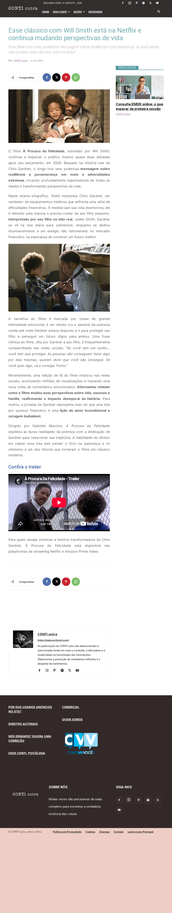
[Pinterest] (136, 3)
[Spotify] (143, 3)
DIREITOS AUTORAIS (23, 724)
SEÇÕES (77, 11)
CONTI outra (20, 60)
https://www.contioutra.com (53, 640)
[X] (150, 3)
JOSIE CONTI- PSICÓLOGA (26, 753)
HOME (45, 11)
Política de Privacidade (67, 831)
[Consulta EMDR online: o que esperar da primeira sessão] (140, 78)
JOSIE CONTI (60, 11)
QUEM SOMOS (72, 719)
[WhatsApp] (76, 77)
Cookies (90, 831)
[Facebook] (123, 3)
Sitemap (104, 831)
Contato (119, 831)
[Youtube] (157, 3)
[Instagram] (129, 3)
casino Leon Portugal (141, 831)
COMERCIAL (70, 707)
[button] (159, 12)
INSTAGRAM (95, 11)
